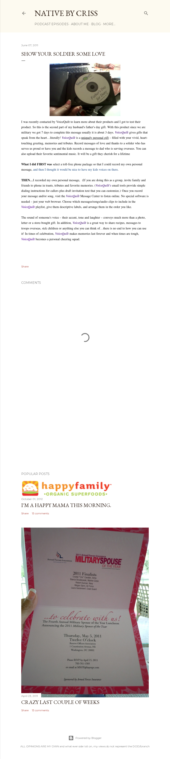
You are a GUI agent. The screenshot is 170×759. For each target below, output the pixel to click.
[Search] (146, 12)
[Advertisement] (85, 430)
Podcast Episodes (52, 24)
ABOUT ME (80, 24)
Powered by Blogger (88, 738)
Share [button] (25, 266)
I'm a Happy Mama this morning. (66, 505)
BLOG (96, 24)
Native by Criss (66, 13)
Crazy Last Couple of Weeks (60, 702)
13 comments (40, 513)
